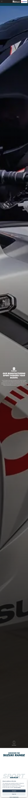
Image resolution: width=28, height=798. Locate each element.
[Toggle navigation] (2, 1)
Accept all (14, 790)
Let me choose (17, 787)
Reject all (14, 794)
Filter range (15, 762)
